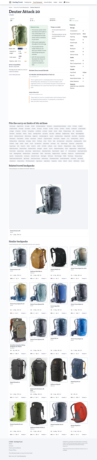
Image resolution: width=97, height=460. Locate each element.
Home (10, 7)
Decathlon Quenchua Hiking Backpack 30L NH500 (17, 345)
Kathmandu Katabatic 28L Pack (37, 389)
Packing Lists (27, 2)
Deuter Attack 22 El (15, 230)
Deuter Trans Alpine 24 (77, 338)
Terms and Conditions (15, 448)
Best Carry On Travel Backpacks (17, 456)
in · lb (20, 48)
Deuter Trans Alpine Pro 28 (17, 303)
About (60, 2)
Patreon (67, 2)
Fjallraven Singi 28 (55, 384)
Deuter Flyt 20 (54, 338)
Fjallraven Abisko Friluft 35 (37, 427)
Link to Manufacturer (14, 74)
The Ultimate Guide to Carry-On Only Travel (20, 453)
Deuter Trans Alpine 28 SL (37, 304)
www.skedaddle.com (34, 76)
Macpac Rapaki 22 (75, 425)
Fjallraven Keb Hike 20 (36, 271)
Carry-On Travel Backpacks (21, 7)
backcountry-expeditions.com (36, 94)
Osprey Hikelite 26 (55, 269)
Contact (11, 446)
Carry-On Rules (48, 2)
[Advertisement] (18, 98)
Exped (11, 383)
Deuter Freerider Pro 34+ (16, 424)
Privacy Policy (12, 450)
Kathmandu (32, 391)
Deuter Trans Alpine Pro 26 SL (79, 268)
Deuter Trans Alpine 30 (77, 304)
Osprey (52, 271)
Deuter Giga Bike (55, 306)
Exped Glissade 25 (15, 382)
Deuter (12, 15)
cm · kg (25, 48)
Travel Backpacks (37, 2)
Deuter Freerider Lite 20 (57, 424)
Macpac (72, 427)
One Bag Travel (17, 2)
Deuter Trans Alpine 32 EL (37, 339)
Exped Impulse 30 (75, 381)
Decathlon (12, 348)
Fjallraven (32, 273)
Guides (55, 2)
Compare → (23, 278)
